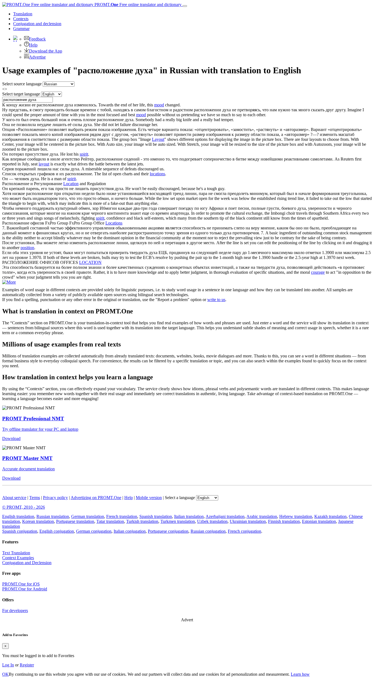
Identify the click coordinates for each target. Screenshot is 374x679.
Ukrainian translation (248, 521)
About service (14, 497)
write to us (216, 299)
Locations (113, 223)
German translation (87, 516)
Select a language (180, 497)
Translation (22, 13)
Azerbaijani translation (225, 516)
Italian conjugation (130, 531)
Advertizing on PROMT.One (96, 497)
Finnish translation (284, 521)
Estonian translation (319, 521)
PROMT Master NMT (27, 458)
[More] (9, 282)
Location (71, 183)
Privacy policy (55, 497)
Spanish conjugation (19, 531)
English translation (18, 516)
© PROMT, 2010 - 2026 (23, 507)
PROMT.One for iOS (21, 584)
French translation (121, 516)
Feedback (37, 39)
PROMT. (137, 4)
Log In (8, 665)
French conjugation (244, 531)
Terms (34, 497)
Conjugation (37, 23)
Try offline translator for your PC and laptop (40, 429)
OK (5, 674)
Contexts (20, 18)
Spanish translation (155, 516)
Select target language (21, 94)
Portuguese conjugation (168, 531)
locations (157, 173)
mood (159, 105)
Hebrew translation (295, 516)
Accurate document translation (28, 469)
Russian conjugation (208, 531)
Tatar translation (110, 521)
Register (27, 665)
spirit (84, 154)
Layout (158, 139)
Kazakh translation (330, 516)
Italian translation (189, 516)
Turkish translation (142, 521)
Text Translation (16, 552)
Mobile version (149, 497)
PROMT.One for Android (24, 589)
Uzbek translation (212, 521)
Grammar (21, 28)
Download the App (45, 51)
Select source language (22, 83)
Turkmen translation (177, 521)
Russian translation (52, 516)
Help (33, 45)
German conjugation (93, 531)
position (27, 247)
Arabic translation (261, 516)
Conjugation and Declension (26, 562)
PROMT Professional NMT (33, 418)
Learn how (300, 674)
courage (318, 272)
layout (44, 164)
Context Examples (18, 557)
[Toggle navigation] (185, 6)
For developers (15, 610)
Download (11, 438)
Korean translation (38, 521)
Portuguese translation (75, 521)
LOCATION (90, 262)
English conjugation (56, 531)
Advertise (37, 57)
